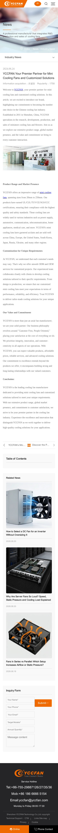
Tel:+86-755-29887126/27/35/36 (29, 787)
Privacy (23, 822)
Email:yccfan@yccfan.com (29, 800)
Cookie (35, 822)
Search (46, 4)
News (35, 49)
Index (27, 49)
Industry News (47, 49)
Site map (43, 818)
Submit (42, 703)
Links (36, 818)
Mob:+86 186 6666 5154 (29, 793)
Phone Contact (45, 829)
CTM (27, 818)
